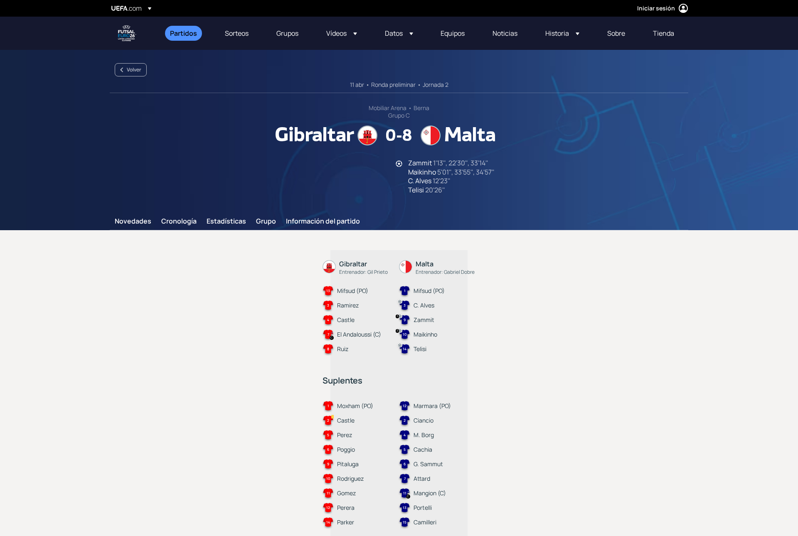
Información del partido (323, 221)
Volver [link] (134, 69)
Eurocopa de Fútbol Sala (127, 33)
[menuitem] (187, 33)
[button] (341, 33)
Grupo (266, 221)
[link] (183, 33)
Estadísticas (226, 221)
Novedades (133, 221)
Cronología (179, 221)
